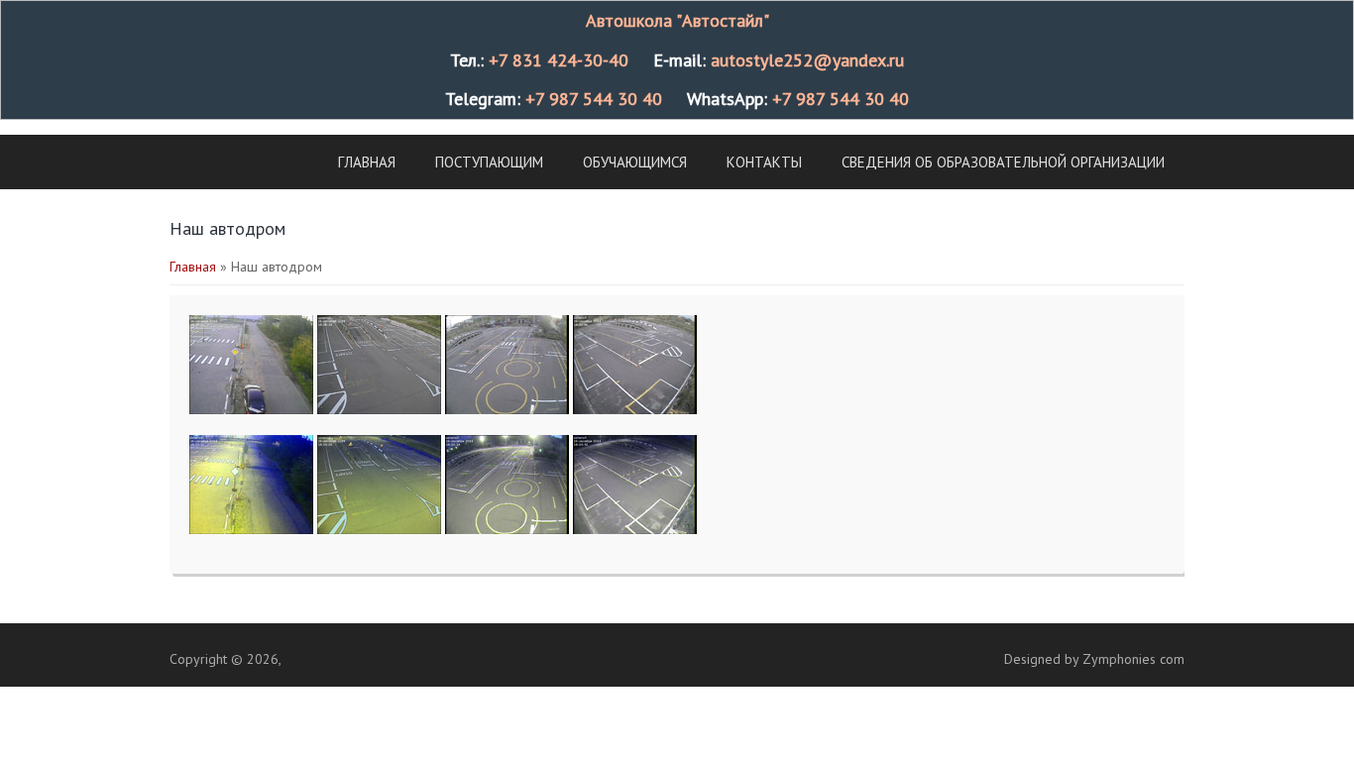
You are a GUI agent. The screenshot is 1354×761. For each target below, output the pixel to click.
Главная (366, 162)
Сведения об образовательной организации (1003, 162)
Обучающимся (635, 162)
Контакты (764, 162)
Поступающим (489, 162)
